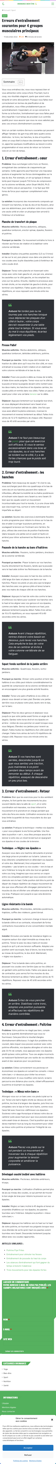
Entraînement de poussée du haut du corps (26, 1258)
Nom (6, 1319)
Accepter (28, 1448)
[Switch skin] (3, 5)
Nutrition (7, 1381)
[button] (52, 1419)
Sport (13, 10)
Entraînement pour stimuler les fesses (24, 1254)
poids (15, 441)
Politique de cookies (20, 1461)
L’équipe (5, 1403)
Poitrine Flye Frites (15, 1250)
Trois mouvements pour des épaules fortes (26, 1270)
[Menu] (52, 5)
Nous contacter (8, 1411)
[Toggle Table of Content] (19, 82)
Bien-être (7, 1373)
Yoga (6, 1369)
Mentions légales (35, 1461)
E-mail (7, 1329)
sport (33, 804)
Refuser (28, 1455)
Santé (6, 1385)
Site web (7, 1339)
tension (33, 394)
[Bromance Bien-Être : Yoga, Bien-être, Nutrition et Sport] (28, 3)
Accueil (7, 10)
